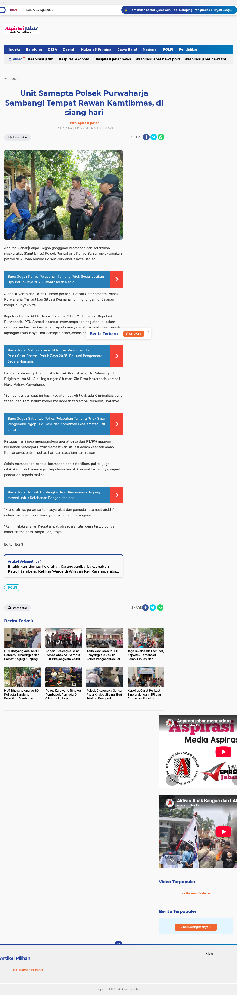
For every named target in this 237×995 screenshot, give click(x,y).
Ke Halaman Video (194, 893)
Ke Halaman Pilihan (27, 970)
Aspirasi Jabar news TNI (207, 59)
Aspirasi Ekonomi (75, 59)
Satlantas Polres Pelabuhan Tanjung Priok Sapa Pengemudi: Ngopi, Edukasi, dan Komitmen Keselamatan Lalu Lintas (57, 424)
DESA (52, 49)
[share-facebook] (146, 137)
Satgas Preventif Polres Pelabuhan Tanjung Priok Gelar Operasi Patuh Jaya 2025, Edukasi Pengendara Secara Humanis (55, 356)
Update (134, 333)
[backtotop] (118, 945)
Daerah (69, 49)
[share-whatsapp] (161, 137)
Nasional (150, 49)
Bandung (34, 49)
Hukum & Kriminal (96, 49)
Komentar (19, 608)
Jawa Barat (127, 49)
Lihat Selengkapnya (195, 927)
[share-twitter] (153, 137)
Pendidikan (189, 49)
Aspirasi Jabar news (114, 59)
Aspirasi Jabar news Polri (159, 59)
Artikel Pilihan (15, 958)
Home (13, 10)
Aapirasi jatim (41, 59)
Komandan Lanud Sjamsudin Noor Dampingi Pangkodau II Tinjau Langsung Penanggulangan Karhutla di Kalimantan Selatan (181, 10)
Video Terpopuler (177, 881)
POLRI (168, 49)
